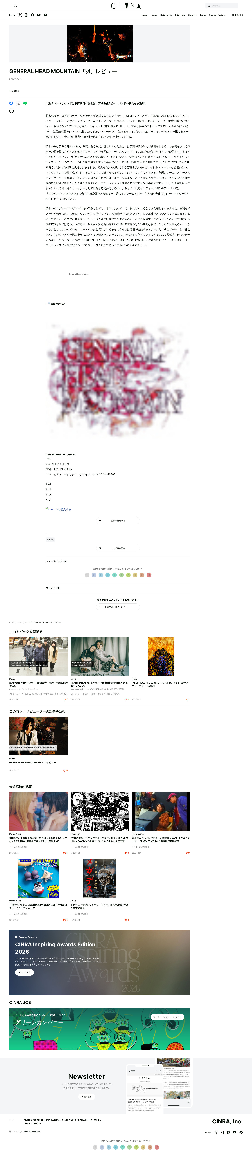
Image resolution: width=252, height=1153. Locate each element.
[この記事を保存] (11, 111)
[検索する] (208, 5)
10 (149, 575)
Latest (144, 15)
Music (20, 623)
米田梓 (16, 91)
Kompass (35, 1132)
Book (73, 1120)
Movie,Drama (53, 1120)
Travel (27, 1123)
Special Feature (217, 15)
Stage (65, 1120)
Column (192, 15)
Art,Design (38, 1120)
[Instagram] (26, 15)
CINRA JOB (237, 15)
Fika (26, 1132)
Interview (180, 15)
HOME (12, 623)
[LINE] (45, 15)
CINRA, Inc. (227, 1121)
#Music (50, 540)
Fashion (37, 1123)
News (154, 15)
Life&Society (85, 1120)
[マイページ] (15, 6)
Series (203, 15)
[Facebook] (32, 15)
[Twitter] (20, 15)
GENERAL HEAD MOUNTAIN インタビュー (32, 762)
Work (96, 1120)
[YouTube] (39, 15)
